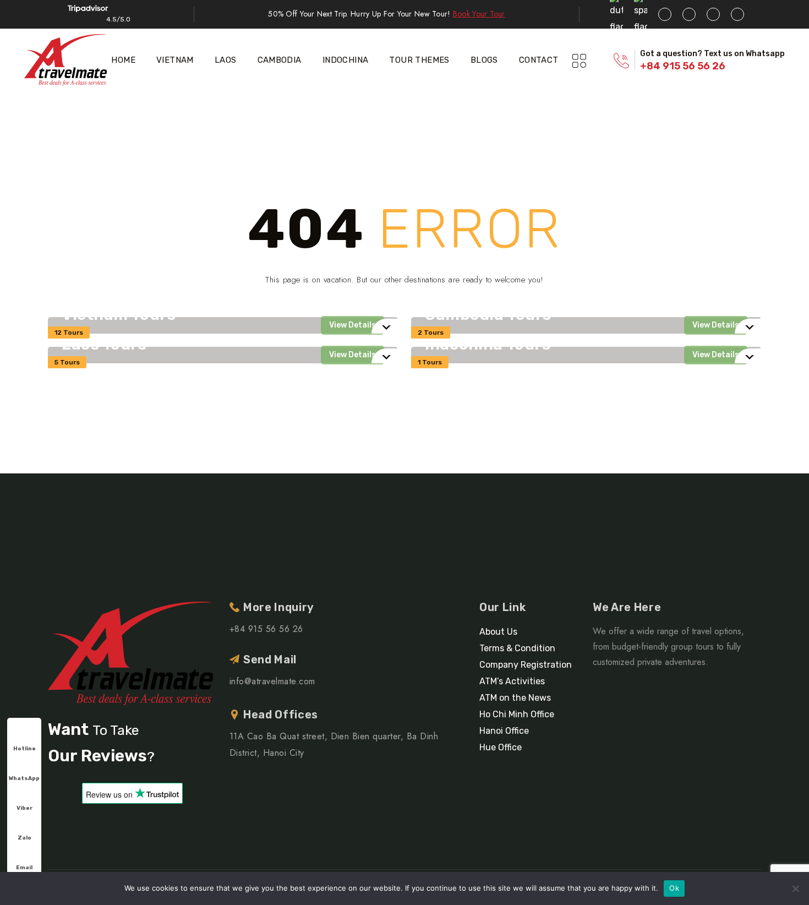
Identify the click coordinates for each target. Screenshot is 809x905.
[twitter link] (689, 14)
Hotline (24, 748)
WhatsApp (24, 778)
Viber (24, 808)
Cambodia (280, 60)
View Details (352, 325)
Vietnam (175, 60)
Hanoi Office (504, 731)
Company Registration (525, 664)
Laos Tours (104, 344)
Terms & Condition (517, 648)
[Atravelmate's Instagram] (737, 14)
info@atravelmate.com (272, 681)
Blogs (484, 60)
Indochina (345, 60)
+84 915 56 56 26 (682, 66)
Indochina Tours (487, 344)
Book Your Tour (479, 13)
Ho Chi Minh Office (516, 714)
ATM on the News (515, 698)
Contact (539, 60)
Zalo (24, 838)
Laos (226, 60)
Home (123, 60)
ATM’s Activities (512, 681)
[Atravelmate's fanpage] (664, 14)
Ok (674, 888)
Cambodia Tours (488, 315)
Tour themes (419, 60)
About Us (498, 631)
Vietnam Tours (119, 315)
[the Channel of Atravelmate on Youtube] (713, 14)
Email (24, 867)
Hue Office (500, 747)
